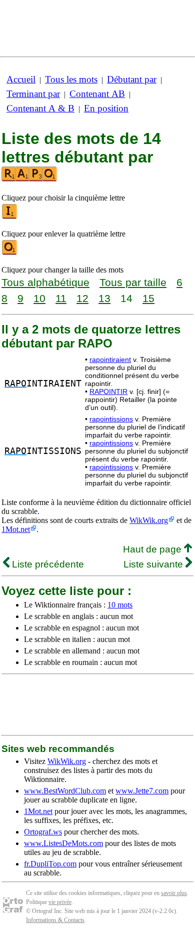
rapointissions (111, 419)
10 (40, 298)
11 (61, 298)
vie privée (60, 902)
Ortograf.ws (43, 832)
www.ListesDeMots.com (63, 843)
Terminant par (33, 93)
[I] (10, 216)
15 (148, 298)
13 (104, 298)
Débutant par (131, 79)
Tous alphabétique (46, 282)
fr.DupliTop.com (50, 864)
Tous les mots (71, 79)
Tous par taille (133, 282)
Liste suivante (155, 564)
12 (82, 298)
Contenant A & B (40, 108)
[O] (10, 252)
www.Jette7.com (142, 790)
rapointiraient (110, 360)
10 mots (120, 604)
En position (106, 108)
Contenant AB (97, 93)
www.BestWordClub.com (65, 790)
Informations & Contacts (55, 920)
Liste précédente (47, 564)
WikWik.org (149, 520)
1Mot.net (16, 529)
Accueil (21, 79)
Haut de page (153, 549)
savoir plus (174, 893)
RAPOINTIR (109, 392)
